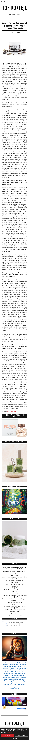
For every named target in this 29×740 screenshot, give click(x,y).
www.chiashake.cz (12, 411)
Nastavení (14, 738)
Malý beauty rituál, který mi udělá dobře (14, 595)
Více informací (9, 732)
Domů (11, 14)
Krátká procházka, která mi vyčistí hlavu (14, 577)
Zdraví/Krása (17, 14)
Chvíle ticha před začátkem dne (14, 580)
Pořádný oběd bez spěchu (14, 602)
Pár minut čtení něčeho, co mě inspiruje (14, 599)
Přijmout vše (8, 735)
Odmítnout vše (21, 735)
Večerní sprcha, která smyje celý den (14, 606)
